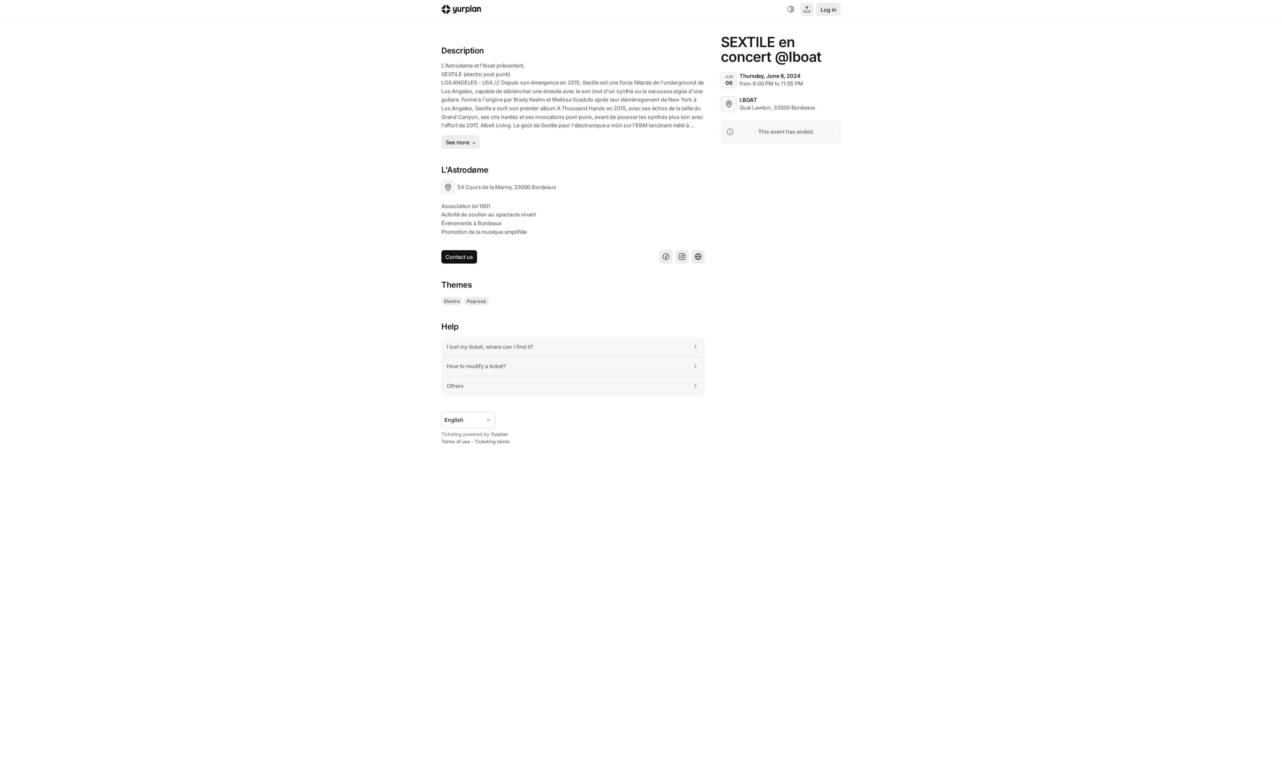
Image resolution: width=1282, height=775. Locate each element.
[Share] (807, 9)
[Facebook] (666, 257)
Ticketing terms (492, 441)
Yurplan (499, 434)
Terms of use (455, 441)
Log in (828, 9)
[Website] (698, 257)
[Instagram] (682, 257)
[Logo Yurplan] (461, 11)
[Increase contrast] (791, 9)
